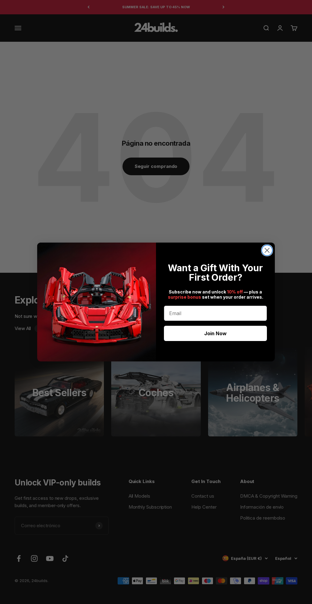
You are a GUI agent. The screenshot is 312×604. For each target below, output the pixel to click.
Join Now (215, 333)
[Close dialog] (267, 250)
